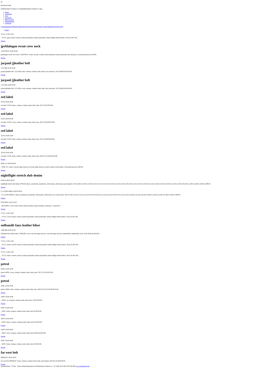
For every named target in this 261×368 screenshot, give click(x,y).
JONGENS (29, 27)
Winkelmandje (9, 21)
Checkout (8, 23)
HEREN (9, 27)
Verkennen (8, 14)
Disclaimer (8, 18)
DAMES (4, 27)
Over (6, 16)
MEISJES (15, 27)
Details (3, 41)
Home (7, 12)
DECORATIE (44, 27)
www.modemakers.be (83, 366)
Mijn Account (9, 19)
